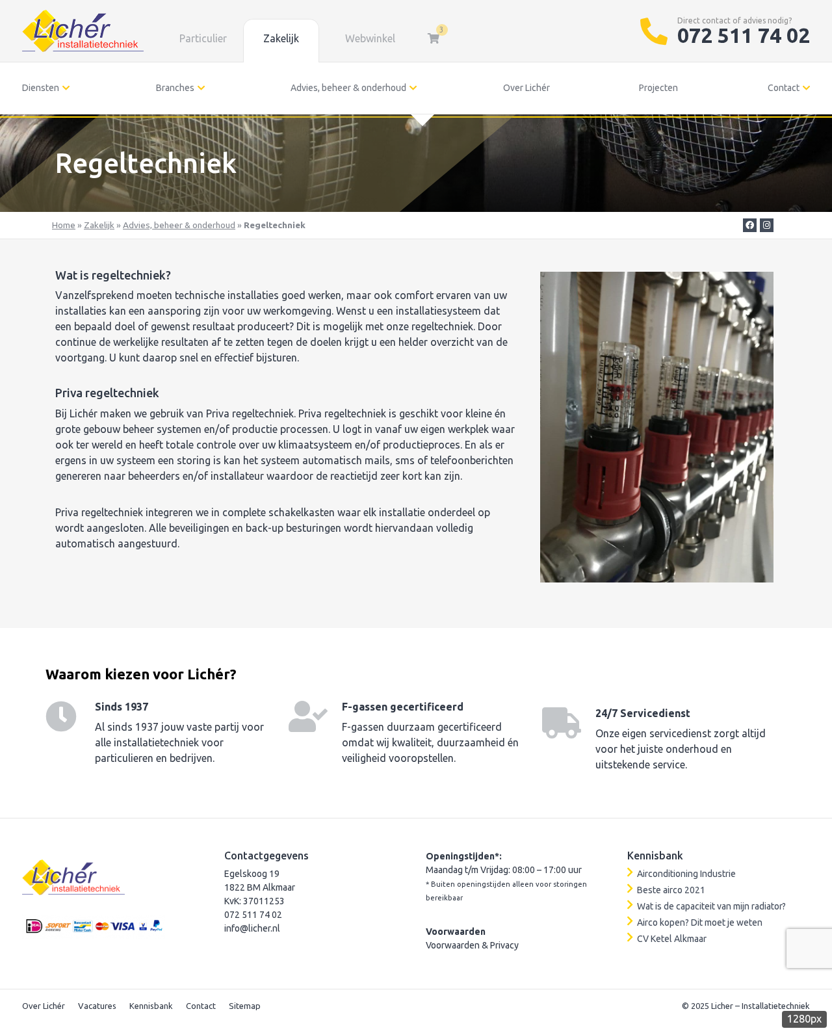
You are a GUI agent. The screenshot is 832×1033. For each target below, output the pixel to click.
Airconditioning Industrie (686, 874)
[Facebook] (750, 225)
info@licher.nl (252, 928)
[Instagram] (767, 225)
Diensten (40, 88)
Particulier (203, 38)
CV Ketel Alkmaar (672, 939)
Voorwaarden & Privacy (472, 945)
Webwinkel (370, 38)
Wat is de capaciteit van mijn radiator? (711, 906)
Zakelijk (281, 38)
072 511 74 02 (743, 35)
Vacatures (97, 1005)
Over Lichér (526, 88)
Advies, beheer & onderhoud (348, 88)
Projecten (658, 88)
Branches (175, 88)
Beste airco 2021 (671, 890)
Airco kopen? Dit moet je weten (699, 922)
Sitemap (245, 1005)
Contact (784, 88)
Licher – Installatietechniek (760, 1005)
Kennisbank (151, 1005)
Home (63, 225)
